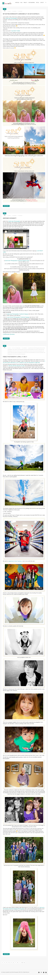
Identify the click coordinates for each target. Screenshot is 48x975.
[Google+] (39, 972)
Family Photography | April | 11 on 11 (15, 357)
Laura (10, 11)
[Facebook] (43, 972)
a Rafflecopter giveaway (8, 334)
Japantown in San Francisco (15, 561)
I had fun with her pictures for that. (16, 365)
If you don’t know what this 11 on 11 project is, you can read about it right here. (24, 361)
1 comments (20, 11)
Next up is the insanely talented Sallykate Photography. (23, 908)
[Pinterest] (41, 972)
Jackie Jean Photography (11, 18)
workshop (14, 11)
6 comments (20, 215)
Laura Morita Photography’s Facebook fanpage (18, 317)
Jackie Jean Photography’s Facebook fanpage (17, 314)
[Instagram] (46, 972)
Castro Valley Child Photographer (18, 349)
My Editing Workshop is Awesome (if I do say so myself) (21, 14)
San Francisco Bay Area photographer (28, 352)
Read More (6, 205)
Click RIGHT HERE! (15, 31)
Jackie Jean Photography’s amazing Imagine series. (17, 260)
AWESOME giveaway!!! (9, 218)
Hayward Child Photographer (29, 349)
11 (24, 962)
